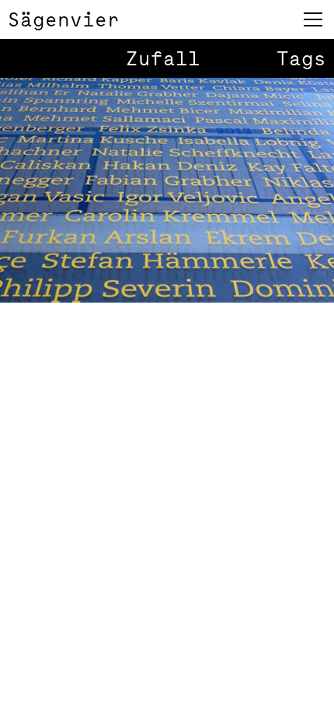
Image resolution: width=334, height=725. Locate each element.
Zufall (163, 58)
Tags (301, 58)
